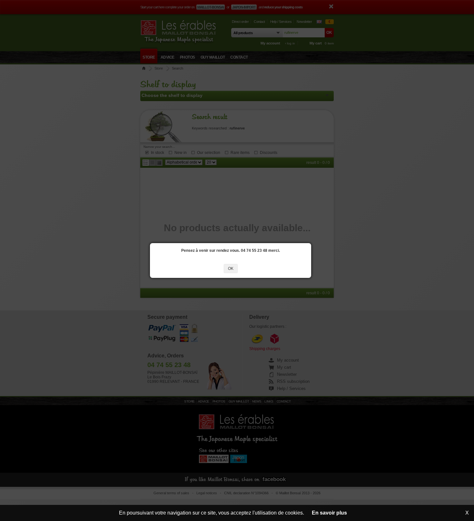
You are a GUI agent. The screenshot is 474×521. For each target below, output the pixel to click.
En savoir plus (329, 513)
